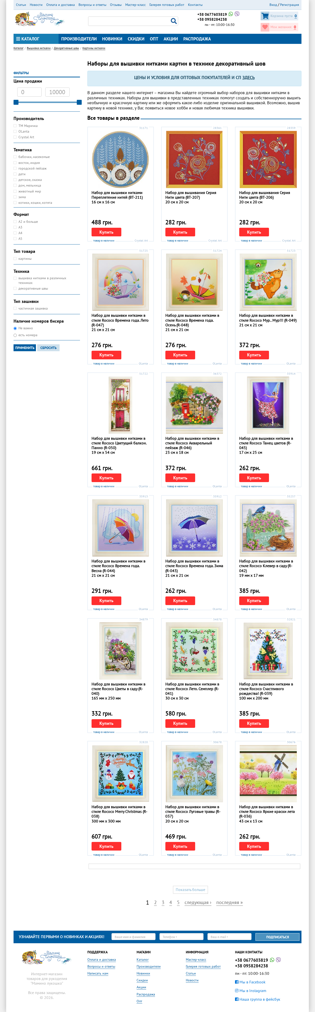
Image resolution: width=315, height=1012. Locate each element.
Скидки (136, 39)
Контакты (195, 4)
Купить (106, 232)
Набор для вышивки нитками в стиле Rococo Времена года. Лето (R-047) (120, 320)
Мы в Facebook (252, 981)
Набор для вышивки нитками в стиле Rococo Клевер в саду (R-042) (266, 565)
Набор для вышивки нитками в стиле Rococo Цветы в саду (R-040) (118, 688)
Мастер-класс (135, 4)
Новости (36, 4)
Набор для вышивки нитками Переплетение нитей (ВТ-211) (117, 195)
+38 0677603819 (212, 14)
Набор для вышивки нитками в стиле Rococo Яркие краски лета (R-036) (267, 811)
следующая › (198, 903)
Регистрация (289, 4)
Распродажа (197, 39)
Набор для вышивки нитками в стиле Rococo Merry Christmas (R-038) (119, 811)
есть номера (27, 335)
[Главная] (40, 18)
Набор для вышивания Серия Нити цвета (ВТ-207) (190, 195)
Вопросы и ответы (92, 4)
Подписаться (277, 937)
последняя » (229, 903)
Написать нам (97, 973)
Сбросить (48, 348)
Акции (171, 39)
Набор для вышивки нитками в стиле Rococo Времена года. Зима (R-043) (194, 565)
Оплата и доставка (60, 4)
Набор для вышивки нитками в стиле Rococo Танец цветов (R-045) (266, 443)
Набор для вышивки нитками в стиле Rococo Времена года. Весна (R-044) (118, 565)
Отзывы (116, 4)
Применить (24, 348)
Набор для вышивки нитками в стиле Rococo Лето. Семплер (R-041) (192, 688)
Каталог (29, 39)
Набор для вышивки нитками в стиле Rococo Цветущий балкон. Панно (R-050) (119, 443)
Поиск (174, 21)
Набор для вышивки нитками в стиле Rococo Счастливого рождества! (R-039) (266, 688)
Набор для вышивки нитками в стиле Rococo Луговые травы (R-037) (192, 811)
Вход (273, 4)
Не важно (25, 328)
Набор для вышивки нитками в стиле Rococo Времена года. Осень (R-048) (192, 320)
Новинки (112, 39)
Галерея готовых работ (166, 4)
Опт (154, 39)
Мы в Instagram (252, 990)
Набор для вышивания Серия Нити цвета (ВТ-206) (264, 195)
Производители (79, 39)
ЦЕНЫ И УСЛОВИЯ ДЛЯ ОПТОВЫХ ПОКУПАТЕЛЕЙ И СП (194, 77)
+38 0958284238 (212, 19)
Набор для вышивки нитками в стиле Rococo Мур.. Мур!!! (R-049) (268, 317)
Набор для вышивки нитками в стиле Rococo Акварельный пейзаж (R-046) (192, 443)
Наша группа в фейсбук (259, 999)
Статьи (21, 4)
